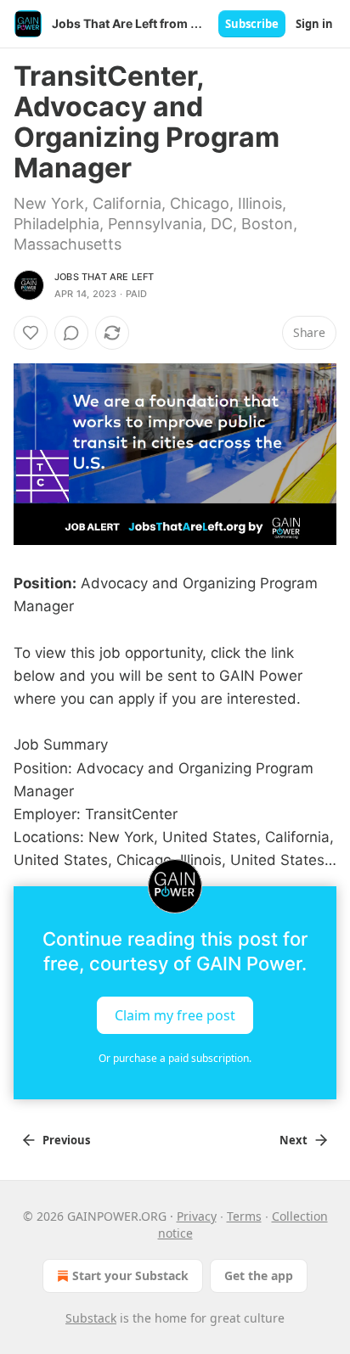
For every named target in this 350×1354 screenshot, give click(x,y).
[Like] (31, 333)
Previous (66, 1140)
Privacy (197, 1216)
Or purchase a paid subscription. (175, 1058)
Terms (244, 1216)
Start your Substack (130, 1275)
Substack (90, 1318)
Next (293, 1140)
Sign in (314, 23)
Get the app (258, 1275)
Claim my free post (175, 1014)
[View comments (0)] (71, 333)
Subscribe (252, 23)
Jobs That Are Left (104, 277)
